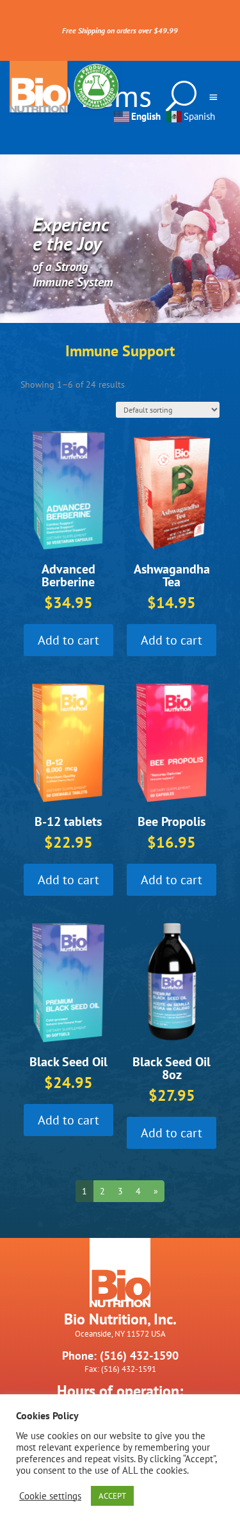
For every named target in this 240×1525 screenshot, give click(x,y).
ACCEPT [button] (112, 1495)
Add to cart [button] (68, 640)
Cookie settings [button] (50, 1496)
